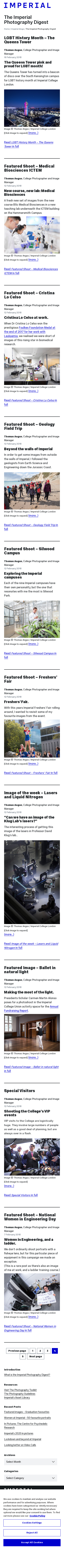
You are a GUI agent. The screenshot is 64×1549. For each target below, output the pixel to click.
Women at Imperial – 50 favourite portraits (27, 1417)
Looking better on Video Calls (20, 1445)
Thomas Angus (13, 50)
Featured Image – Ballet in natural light (30, 969)
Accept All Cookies (32, 1542)
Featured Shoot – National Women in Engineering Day (30, 1216)
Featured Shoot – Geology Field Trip (29, 426)
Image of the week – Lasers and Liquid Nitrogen (30, 794)
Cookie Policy (37, 1516)
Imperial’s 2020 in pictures (18, 1433)
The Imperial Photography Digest (26, 19)
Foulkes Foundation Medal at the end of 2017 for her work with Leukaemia (29, 332)
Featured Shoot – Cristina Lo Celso (29, 294)
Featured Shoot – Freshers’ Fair (30, 679)
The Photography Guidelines (19, 1393)
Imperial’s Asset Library (17, 1397)
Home (7, 29)
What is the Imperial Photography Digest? (27, 1374)
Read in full (31, 772)
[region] (32, 1519)
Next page (35, 1356)
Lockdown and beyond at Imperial (22, 1439)
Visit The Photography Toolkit (20, 1390)
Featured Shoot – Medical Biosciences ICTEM (29, 168)
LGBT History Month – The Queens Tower (29, 39)
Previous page (17, 1350)
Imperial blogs (17, 29)
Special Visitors (19, 1090)
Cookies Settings (32, 1522)
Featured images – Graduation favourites (26, 1411)
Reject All (31, 1532)
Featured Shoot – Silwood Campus (29, 550)
